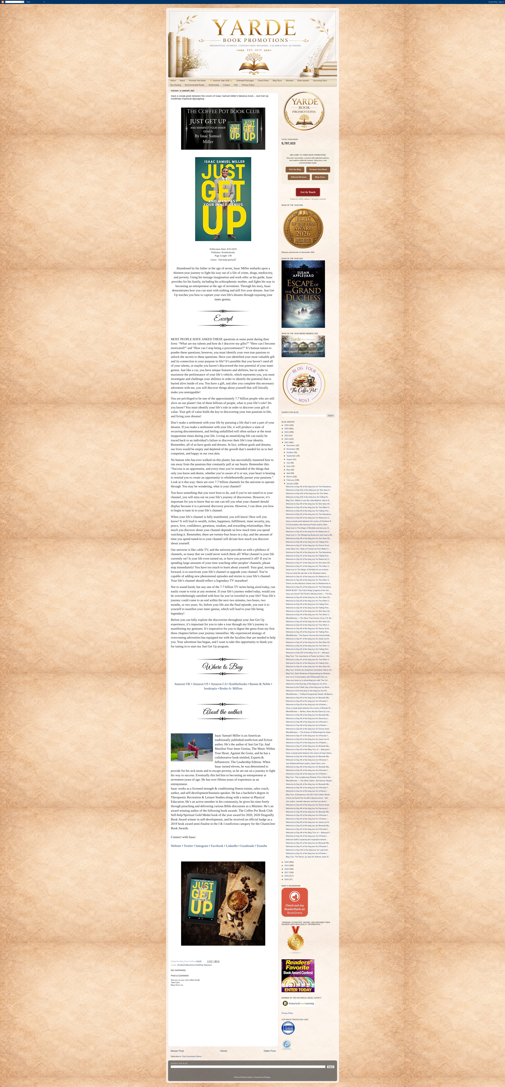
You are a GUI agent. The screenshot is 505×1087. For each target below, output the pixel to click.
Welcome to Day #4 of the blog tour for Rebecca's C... (308, 518)
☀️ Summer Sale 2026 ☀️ (221, 80)
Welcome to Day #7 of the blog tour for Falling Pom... (308, 556)
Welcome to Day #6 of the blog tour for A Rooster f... (307, 760)
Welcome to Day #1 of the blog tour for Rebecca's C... (308, 577)
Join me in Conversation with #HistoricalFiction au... (307, 677)
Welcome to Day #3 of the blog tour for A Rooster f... (307, 815)
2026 (286, 425)
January (290, 484)
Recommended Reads (194, 85)
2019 (286, 865)
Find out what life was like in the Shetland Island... (306, 573)
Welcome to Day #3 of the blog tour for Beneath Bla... (308, 812)
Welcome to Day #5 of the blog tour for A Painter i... (307, 774)
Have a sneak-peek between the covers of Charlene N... (309, 521)
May (289, 470)
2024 (286, 432)
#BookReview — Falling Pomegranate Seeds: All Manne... (310, 694)
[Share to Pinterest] (218, 961)
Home (173, 80)
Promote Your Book (197, 80)
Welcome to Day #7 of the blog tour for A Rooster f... (307, 736)
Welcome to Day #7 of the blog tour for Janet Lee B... (308, 639)
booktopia (210, 688)
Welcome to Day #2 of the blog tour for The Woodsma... (309, 552)
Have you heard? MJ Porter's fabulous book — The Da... (309, 594)
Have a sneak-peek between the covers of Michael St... (309, 708)
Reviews (289, 80)
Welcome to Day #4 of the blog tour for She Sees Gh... (308, 611)
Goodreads (247, 846)
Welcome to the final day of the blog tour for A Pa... (307, 684)
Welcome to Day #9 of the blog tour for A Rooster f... (307, 701)
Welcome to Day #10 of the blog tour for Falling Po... (308, 497)
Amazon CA (219, 684)
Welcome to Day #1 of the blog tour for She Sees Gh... (308, 667)
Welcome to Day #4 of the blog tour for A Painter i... (307, 791)
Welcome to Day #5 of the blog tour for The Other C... (308, 601)
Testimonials (213, 85)
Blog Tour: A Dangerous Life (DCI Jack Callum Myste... (308, 795)
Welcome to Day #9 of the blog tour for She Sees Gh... (308, 504)
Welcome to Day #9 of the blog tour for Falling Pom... (308, 511)
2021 (286, 442)
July (288, 463)
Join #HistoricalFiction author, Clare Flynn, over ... (306, 763)
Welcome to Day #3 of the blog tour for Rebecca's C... (308, 532)
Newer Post (177, 1051)
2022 (286, 439)
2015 (286, 879)
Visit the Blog (295, 169)
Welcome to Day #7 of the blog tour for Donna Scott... (308, 545)
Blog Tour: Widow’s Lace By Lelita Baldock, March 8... (308, 500)
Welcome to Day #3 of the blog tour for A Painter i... (307, 819)
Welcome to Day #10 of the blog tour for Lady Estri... (308, 850)
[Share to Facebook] (215, 961)
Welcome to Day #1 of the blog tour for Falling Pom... (308, 663)
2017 (286, 872)
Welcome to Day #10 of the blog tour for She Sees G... (308, 490)
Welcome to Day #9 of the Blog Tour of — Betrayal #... (308, 749)
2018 (286, 869)
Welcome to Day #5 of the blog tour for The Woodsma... (309, 487)
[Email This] (208, 961)
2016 (286, 876)
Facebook (217, 846)
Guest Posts (263, 80)
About (182, 80)
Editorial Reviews (299, 177)
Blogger (267, 1077)
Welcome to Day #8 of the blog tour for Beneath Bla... (308, 715)
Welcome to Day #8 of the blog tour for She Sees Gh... (308, 538)
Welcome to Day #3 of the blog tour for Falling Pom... (308, 632)
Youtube (261, 846)
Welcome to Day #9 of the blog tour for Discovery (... (308, 718)
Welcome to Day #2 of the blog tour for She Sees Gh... (308, 642)
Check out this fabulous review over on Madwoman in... (309, 583)
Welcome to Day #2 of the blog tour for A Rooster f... (307, 829)
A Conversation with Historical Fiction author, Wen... (307, 525)
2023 (286, 436)
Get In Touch (308, 192)
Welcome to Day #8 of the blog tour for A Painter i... (307, 725)
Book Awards (303, 80)
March (289, 477)
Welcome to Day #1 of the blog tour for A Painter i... (307, 853)
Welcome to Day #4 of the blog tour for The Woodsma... (309, 514)
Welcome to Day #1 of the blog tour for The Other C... (308, 660)
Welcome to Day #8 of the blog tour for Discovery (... (308, 808)
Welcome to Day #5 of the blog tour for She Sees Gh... (308, 597)
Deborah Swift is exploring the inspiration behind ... (307, 840)
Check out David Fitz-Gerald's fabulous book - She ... (308, 798)
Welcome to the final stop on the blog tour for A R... (307, 691)
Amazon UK (182, 684)
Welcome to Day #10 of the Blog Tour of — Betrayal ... (308, 653)
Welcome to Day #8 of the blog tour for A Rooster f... (307, 722)
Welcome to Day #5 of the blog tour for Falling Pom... (308, 604)
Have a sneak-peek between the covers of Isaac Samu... (309, 753)
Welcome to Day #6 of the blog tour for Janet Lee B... (308, 739)
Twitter (188, 846)
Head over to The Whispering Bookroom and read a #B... (309, 535)
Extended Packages (245, 80)
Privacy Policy (248, 85)
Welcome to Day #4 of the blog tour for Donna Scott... (308, 805)
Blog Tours (277, 80)
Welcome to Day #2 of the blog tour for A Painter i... (307, 836)
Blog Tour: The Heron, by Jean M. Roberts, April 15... (308, 857)
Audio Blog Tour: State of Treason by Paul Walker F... (308, 549)
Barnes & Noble (260, 684)
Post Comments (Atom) (192, 1056)
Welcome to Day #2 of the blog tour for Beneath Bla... (308, 826)
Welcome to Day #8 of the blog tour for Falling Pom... (308, 542)
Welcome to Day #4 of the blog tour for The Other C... (308, 615)
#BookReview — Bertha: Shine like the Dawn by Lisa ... (309, 711)
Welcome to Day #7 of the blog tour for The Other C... (308, 566)
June (289, 466)
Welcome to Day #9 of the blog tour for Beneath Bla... (308, 698)
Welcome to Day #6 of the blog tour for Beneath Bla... (308, 756)
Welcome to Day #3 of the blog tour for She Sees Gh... (308, 622)
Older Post (270, 1051)
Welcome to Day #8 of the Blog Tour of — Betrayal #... (308, 833)
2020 (286, 862)
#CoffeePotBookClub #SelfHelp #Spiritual (194, 965)
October (290, 452)
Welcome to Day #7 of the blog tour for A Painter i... (307, 743)
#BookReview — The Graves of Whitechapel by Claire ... (309, 732)
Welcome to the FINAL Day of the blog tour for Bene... (308, 687)
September (291, 456)
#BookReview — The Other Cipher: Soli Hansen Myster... (309, 781)
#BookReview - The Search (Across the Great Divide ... (309, 635)
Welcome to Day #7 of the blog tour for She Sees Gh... (308, 563)
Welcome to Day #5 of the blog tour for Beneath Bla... (308, 767)
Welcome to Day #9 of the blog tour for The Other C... (308, 507)
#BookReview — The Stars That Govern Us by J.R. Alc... (309, 618)
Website (176, 846)
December (291, 445)
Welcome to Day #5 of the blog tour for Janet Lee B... (308, 822)
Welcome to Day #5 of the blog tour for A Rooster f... (307, 770)
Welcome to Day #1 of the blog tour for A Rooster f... (307, 846)
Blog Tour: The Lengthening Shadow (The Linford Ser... (309, 777)
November (291, 449)
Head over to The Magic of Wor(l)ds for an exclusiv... (308, 570)
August (290, 459)
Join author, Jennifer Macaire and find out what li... (307, 801)
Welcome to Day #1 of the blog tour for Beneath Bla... (308, 843)
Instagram (202, 846)
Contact (226, 85)
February (291, 480)
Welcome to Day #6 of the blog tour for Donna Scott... (308, 629)
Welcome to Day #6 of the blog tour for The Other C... (308, 580)
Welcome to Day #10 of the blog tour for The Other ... (308, 493)
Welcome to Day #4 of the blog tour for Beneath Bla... (308, 784)
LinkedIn (232, 846)
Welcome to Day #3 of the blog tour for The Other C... (308, 625)
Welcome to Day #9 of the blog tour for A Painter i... (307, 705)
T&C (236, 85)
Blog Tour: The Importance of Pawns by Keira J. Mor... (308, 656)
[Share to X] (213, 961)
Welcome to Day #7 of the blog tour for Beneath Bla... (308, 746)
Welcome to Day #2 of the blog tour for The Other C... (308, 646)
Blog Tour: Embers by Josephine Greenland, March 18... (309, 670)
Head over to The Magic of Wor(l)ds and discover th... (308, 528)
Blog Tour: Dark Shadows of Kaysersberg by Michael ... (309, 673)
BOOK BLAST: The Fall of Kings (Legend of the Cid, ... (308, 590)
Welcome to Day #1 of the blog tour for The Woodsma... (309, 587)
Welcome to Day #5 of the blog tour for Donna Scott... (308, 729)
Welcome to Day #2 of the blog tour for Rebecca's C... (308, 559)
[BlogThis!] (210, 961)
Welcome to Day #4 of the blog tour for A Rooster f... (307, 788)
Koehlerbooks (238, 684)
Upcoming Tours (320, 80)
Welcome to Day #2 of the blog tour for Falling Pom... (308, 649)
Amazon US (200, 684)
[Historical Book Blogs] (296, 954)
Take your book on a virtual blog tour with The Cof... (307, 680)
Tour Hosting (175, 85)
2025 (286, 429)
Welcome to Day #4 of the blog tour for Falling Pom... (308, 608)
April (289, 473)
